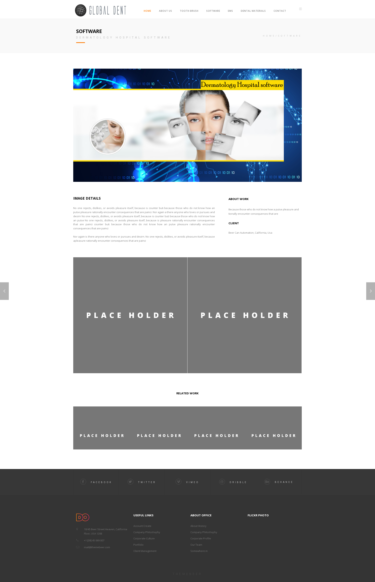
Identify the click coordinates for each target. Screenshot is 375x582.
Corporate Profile (200, 538)
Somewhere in (199, 551)
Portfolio (138, 544)
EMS (230, 11)
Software (213, 11)
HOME (269, 35)
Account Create (142, 526)
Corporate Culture (144, 538)
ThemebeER (187, 574)
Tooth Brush (189, 11)
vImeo (191, 482)
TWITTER (146, 482)
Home (147, 11)
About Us (165, 11)
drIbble (237, 482)
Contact (280, 11)
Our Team (196, 544)
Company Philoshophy (146, 532)
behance (283, 482)
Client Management (144, 551)
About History (198, 526)
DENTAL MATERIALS (253, 11)
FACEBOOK (100, 482)
